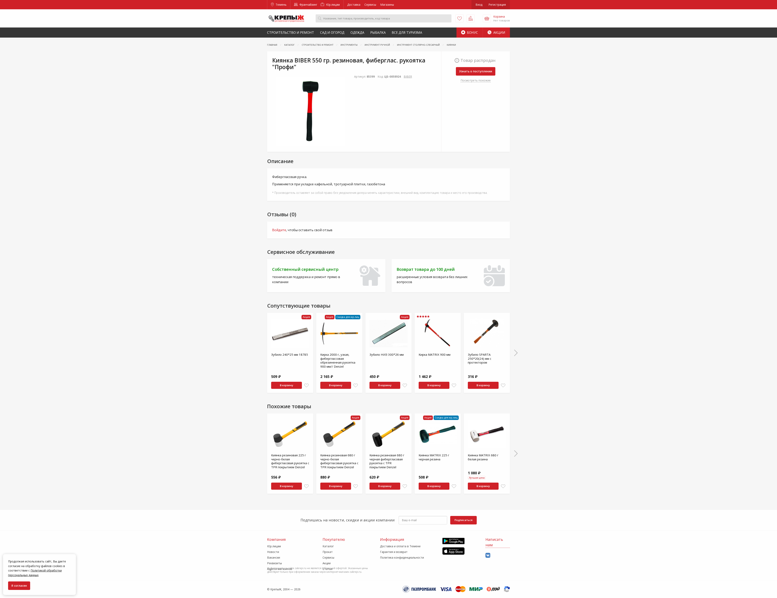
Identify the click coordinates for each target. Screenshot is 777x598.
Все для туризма (407, 32)
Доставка (353, 4)
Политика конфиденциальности (402, 557)
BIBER (408, 76)
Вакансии (273, 557)
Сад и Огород (332, 32)
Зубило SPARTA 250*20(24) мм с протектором (479, 358)
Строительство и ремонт (290, 32)
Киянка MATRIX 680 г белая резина (483, 457)
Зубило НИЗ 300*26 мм (386, 354)
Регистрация (497, 4)
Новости (273, 552)
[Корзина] (487, 18)
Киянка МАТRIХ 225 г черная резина (434, 457)
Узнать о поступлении (475, 71)
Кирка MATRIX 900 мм (434, 354)
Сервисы (370, 4)
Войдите (279, 230)
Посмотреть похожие (476, 80)
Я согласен (19, 585)
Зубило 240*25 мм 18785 (289, 354)
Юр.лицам (332, 4)
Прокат (328, 552)
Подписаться (463, 520)
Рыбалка (378, 32)
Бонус (472, 32)
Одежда (357, 32)
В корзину (286, 385)
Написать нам (494, 542)
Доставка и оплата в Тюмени (400, 546)
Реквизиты (274, 563)
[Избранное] (459, 18)
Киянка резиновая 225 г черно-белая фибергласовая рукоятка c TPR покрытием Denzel (290, 461)
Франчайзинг (308, 4)
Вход (479, 4)
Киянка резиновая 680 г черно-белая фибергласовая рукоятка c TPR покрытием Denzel (339, 461)
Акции (499, 32)
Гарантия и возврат (394, 552)
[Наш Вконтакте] (487, 555)
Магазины (387, 4)
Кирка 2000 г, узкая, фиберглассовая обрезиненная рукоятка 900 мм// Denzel (337, 360)
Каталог (328, 546)
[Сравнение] (471, 18)
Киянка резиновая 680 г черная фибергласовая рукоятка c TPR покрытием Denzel (386, 461)
